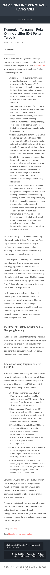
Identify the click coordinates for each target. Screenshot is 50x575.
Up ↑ (26, 570)
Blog (15, 529)
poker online (39, 65)
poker (18, 534)
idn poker (12, 534)
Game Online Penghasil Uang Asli (25, 7)
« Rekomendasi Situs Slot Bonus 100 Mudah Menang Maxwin (23, 546)
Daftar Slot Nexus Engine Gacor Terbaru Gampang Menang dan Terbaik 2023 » (28, 555)
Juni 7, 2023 (9, 42)
